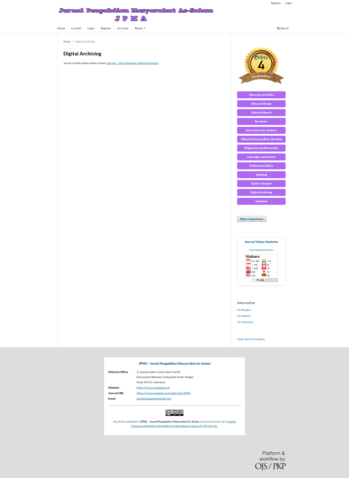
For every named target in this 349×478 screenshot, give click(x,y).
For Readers (244, 309)
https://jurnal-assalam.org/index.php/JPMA (164, 393)
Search (284, 28)
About (139, 28)
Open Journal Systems (251, 339)
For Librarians (245, 322)
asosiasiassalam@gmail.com (154, 398)
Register (106, 28)
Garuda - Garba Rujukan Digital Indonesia (132, 63)
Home (61, 28)
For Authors (244, 316)
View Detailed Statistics (261, 249)
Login (91, 28)
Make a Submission (251, 219)
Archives (122, 28)
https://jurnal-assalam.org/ (153, 387)
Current (76, 28)
